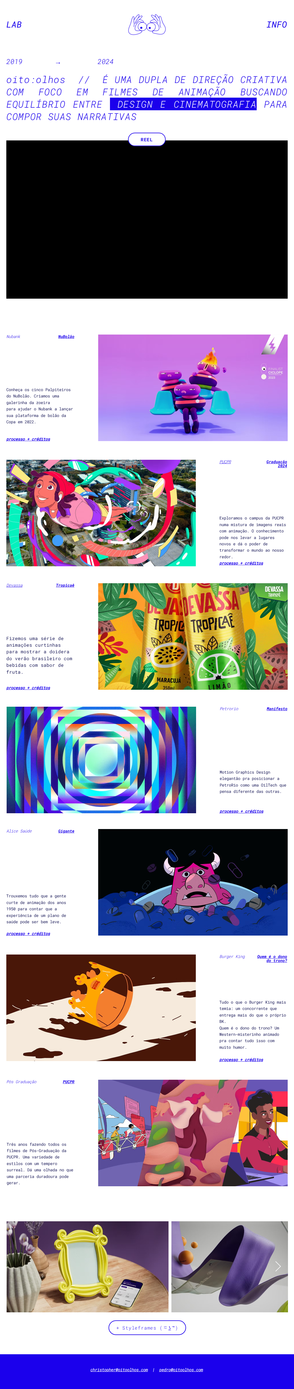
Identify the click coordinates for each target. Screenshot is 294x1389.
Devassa (14, 585)
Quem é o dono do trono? (272, 958)
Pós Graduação (21, 1081)
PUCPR (225, 461)
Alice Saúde (19, 831)
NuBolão (66, 336)
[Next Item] (278, 1266)
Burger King (232, 956)
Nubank (13, 336)
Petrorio (229, 708)
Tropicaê (65, 585)
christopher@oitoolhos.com (119, 1369)
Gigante (66, 831)
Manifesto (277, 708)
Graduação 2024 (276, 463)
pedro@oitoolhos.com (181, 1369)
